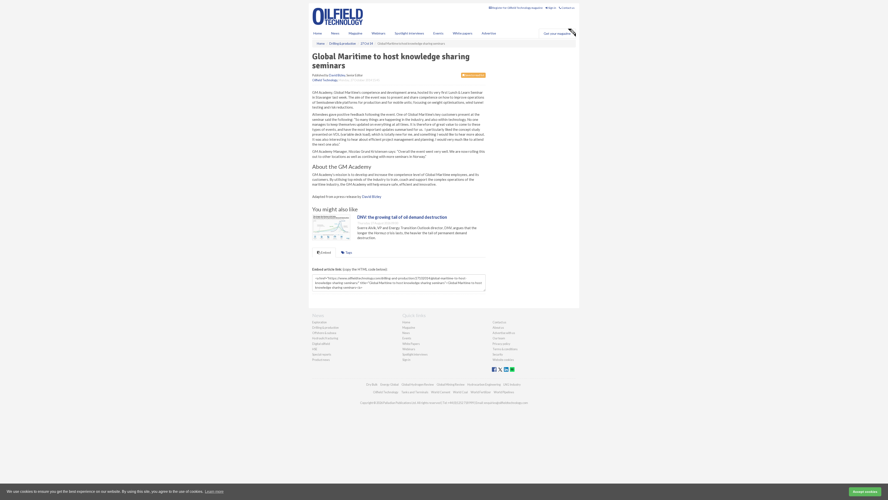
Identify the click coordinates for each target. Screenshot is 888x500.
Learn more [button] (214, 492)
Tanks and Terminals (414, 392)
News (406, 333)
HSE (314, 349)
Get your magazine (557, 33)
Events (438, 33)
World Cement (440, 392)
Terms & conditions (505, 349)
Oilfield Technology (324, 80)
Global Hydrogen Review (417, 384)
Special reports (321, 354)
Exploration (319, 322)
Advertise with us (504, 333)
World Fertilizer (481, 392)
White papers (462, 33)
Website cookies (503, 360)
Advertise (489, 33)
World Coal (460, 392)
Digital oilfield (321, 344)
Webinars (378, 33)
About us (498, 327)
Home (317, 33)
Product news (321, 360)
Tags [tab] (348, 252)
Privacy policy (501, 344)
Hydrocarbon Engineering (484, 384)
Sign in (552, 7)
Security (498, 354)
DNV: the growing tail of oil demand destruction (402, 217)
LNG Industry (512, 384)
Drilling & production (325, 327)
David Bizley (337, 75)
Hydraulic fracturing (325, 338)
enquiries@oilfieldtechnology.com (506, 403)
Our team (499, 338)
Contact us (568, 7)
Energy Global (389, 384)
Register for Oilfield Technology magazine (517, 7)
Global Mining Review (451, 384)
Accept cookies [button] (865, 492)
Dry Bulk (372, 384)
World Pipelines (504, 392)
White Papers (411, 344)
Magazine (355, 33)
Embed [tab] (325, 252)
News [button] (335, 33)
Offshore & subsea (324, 333)
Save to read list (474, 75)
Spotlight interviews (409, 33)
